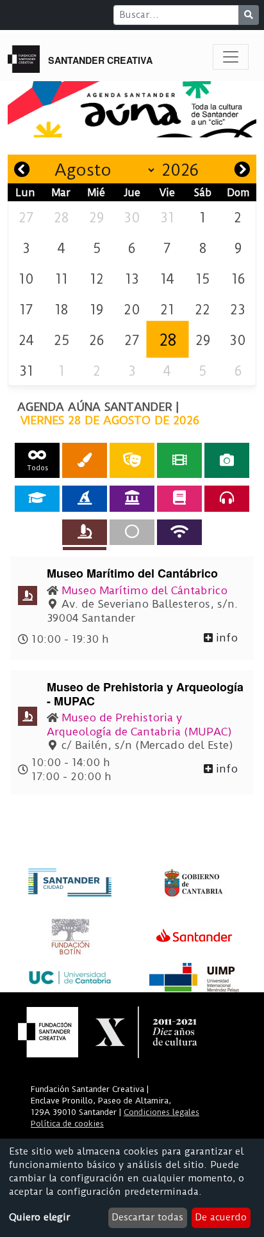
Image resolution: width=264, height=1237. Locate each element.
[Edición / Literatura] (179, 498)
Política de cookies (67, 1123)
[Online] (179, 532)
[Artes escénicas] (132, 460)
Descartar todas (147, 1217)
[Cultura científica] (84, 532)
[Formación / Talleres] (37, 498)
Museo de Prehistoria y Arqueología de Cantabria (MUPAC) (139, 724)
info (225, 637)
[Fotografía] (226, 460)
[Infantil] (84, 498)
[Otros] (132, 532)
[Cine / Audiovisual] (179, 460)
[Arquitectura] (132, 498)
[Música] (226, 498)
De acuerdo (221, 1217)
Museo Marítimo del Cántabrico (144, 590)
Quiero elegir (39, 1217)
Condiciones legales (161, 1112)
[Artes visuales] (84, 460)
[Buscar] (248, 15)
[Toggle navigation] (231, 57)
